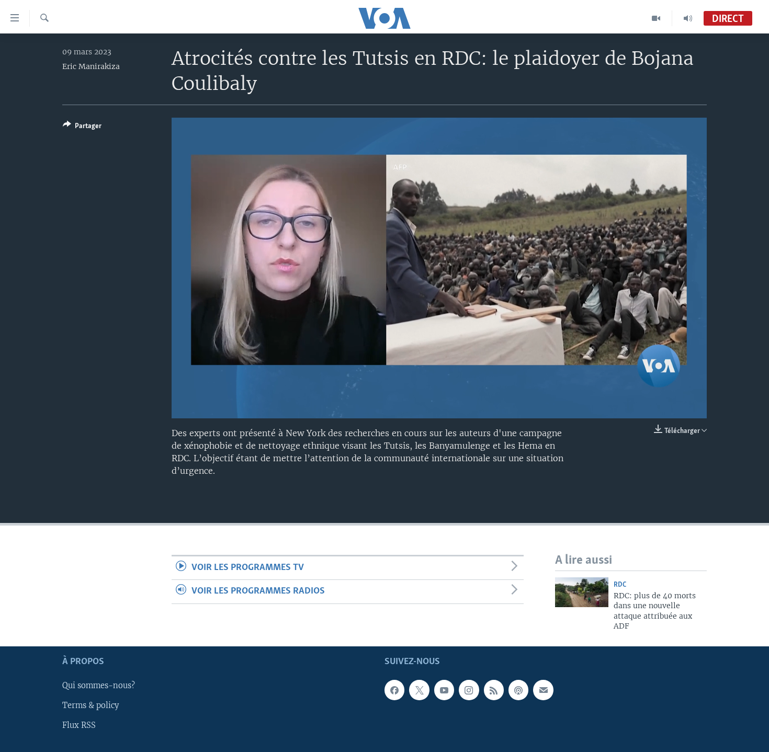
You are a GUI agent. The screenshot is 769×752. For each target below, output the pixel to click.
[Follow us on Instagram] (469, 690)
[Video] (656, 18)
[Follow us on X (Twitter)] (419, 690)
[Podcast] (518, 690)
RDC (620, 585)
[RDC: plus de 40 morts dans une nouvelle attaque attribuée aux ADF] (581, 592)
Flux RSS (79, 725)
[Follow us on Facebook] (394, 690)
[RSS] (494, 690)
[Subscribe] (543, 690)
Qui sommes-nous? (98, 685)
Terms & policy (90, 705)
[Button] (82, 128)
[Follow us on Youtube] (444, 690)
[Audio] (688, 18)
